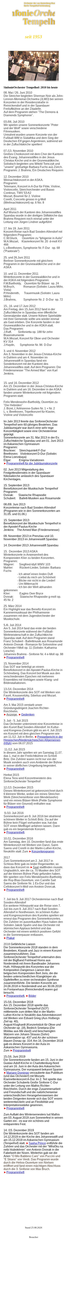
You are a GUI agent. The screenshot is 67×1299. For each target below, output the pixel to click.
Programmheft (15, 657)
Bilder (32, 995)
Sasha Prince (37, 1143)
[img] (33, 13)
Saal (36, 867)
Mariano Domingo (17, 1072)
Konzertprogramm (43, 851)
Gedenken (27, 714)
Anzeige (11, 714)
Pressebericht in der (50, 736)
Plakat (10, 938)
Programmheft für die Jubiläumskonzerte (32, 463)
